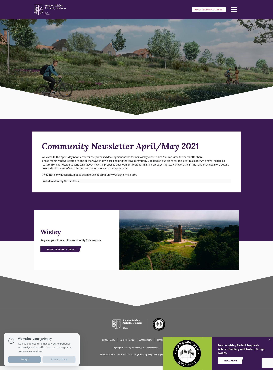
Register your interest (209, 9)
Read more (230, 360)
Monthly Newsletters (66, 181)
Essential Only (59, 359)
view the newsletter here (188, 157)
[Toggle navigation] (234, 9)
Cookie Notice (127, 339)
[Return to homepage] (128, 324)
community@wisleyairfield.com (118, 174)
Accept (24, 359)
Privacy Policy (108, 339)
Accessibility (145, 339)
